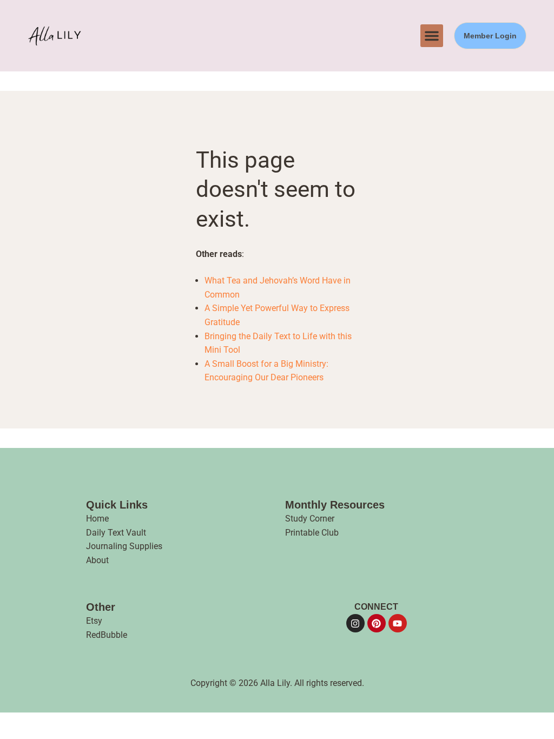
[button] (431, 35)
